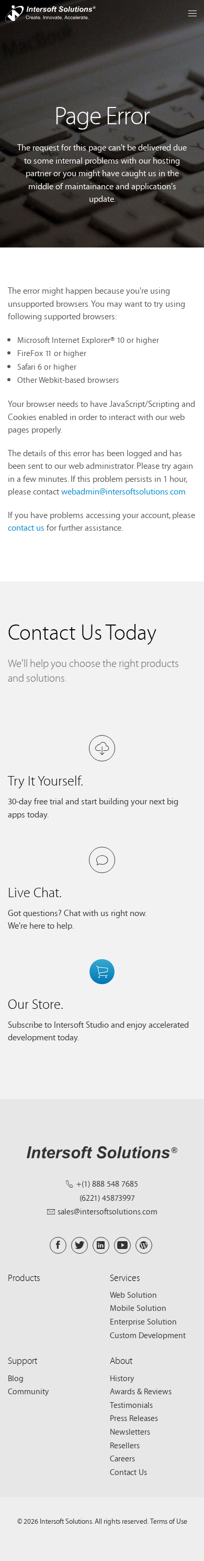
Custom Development (148, 1335)
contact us (26, 527)
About (121, 1360)
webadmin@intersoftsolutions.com (123, 491)
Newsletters (130, 1431)
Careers (122, 1458)
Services (125, 1278)
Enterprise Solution (143, 1321)
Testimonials (131, 1404)
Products (24, 1278)
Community (28, 1391)
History (122, 1378)
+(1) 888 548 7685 (107, 1183)
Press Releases (134, 1418)
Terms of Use (168, 1521)
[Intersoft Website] (50, 15)
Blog (16, 1378)
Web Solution (133, 1294)
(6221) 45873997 (107, 1197)
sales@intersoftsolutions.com (107, 1211)
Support (22, 1360)
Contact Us (128, 1472)
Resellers (125, 1445)
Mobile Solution (138, 1307)
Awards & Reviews (141, 1391)
